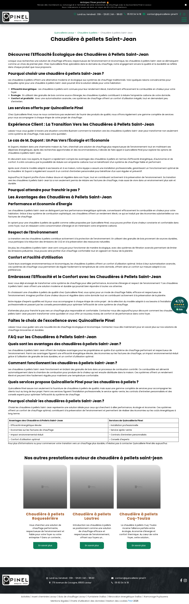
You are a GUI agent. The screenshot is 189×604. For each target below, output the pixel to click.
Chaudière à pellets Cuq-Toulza (138, 516)
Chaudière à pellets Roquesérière (45, 516)
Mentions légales (60, 600)
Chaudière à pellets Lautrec (92, 516)
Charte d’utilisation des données (87, 600)
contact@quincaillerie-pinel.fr (162, 14)
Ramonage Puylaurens (156, 596)
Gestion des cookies (117, 600)
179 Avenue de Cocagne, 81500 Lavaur (71, 582)
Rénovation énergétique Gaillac (125, 596)
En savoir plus (45, 545)
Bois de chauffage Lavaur (72, 596)
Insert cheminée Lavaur (44, 596)
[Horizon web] (130, 601)
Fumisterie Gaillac (97, 596)
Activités (25, 596)
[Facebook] (180, 14)
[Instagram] (184, 14)
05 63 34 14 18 (121, 582)
